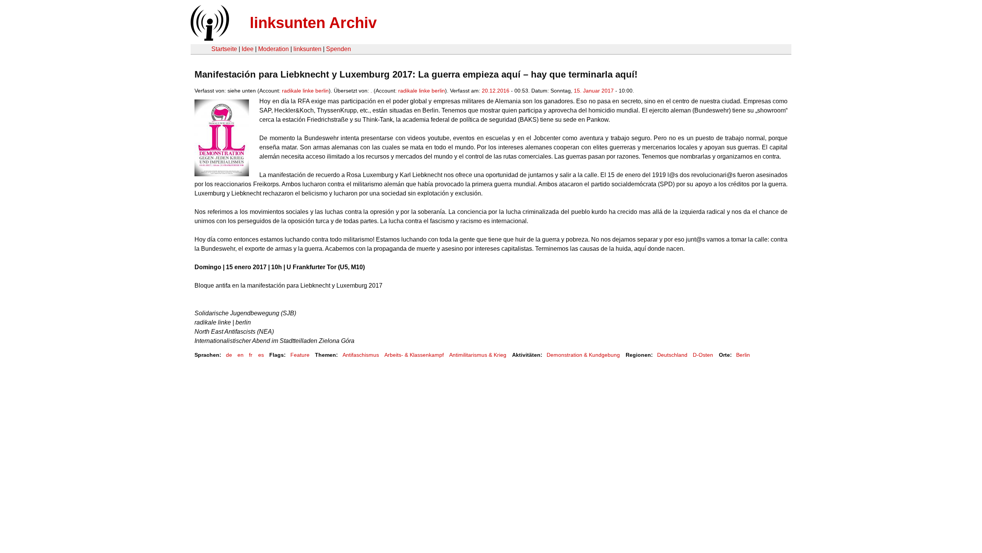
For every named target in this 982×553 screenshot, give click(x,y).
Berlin (743, 355)
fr (250, 355)
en (240, 355)
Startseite (224, 49)
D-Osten (703, 355)
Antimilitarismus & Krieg (477, 355)
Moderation (273, 49)
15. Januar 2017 (594, 91)
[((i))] (209, 38)
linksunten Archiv (313, 22)
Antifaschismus (361, 355)
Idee (248, 49)
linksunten (307, 49)
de (229, 355)
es (261, 355)
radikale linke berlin (305, 91)
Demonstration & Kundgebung (583, 355)
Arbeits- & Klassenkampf (414, 355)
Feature (300, 355)
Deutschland (672, 355)
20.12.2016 (495, 91)
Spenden (338, 49)
